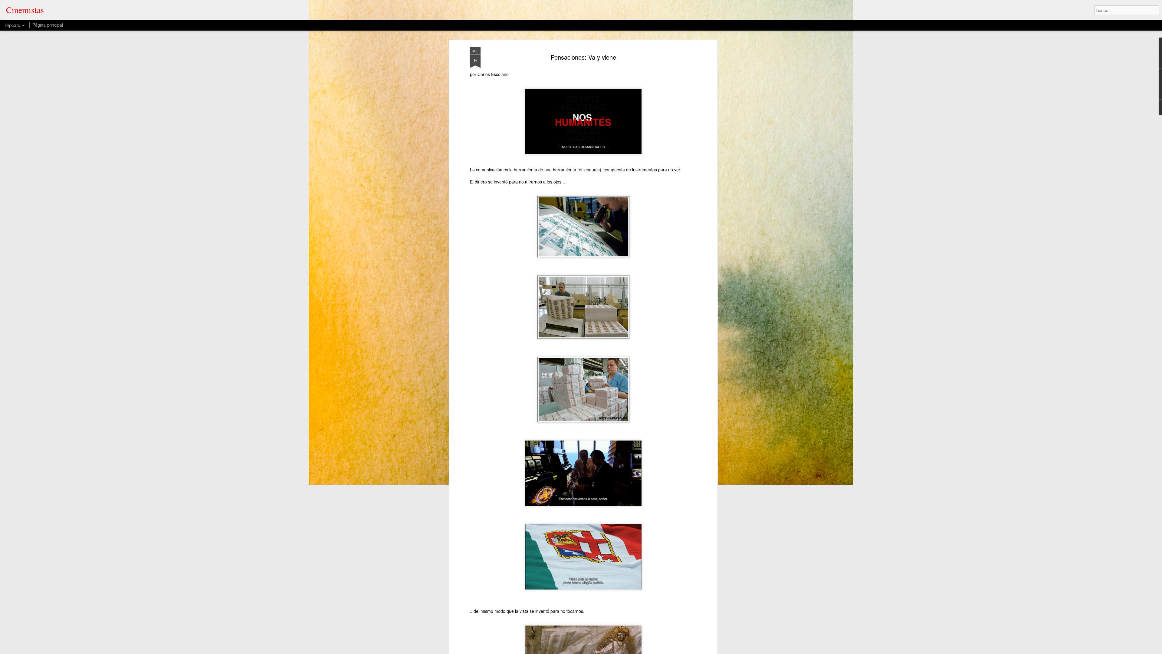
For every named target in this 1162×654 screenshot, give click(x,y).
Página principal (47, 25)
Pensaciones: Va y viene (583, 57)
